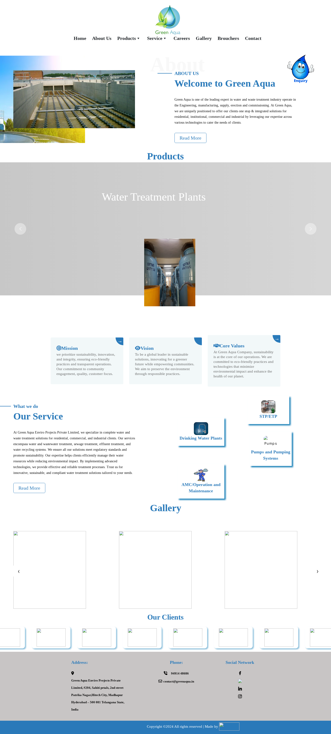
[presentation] (18, 571)
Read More (190, 138)
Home (80, 38)
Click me (301, 72)
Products (126, 38)
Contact (253, 38)
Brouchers (228, 38)
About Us (101, 38)
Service (154, 38)
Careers (181, 38)
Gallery (204, 38)
